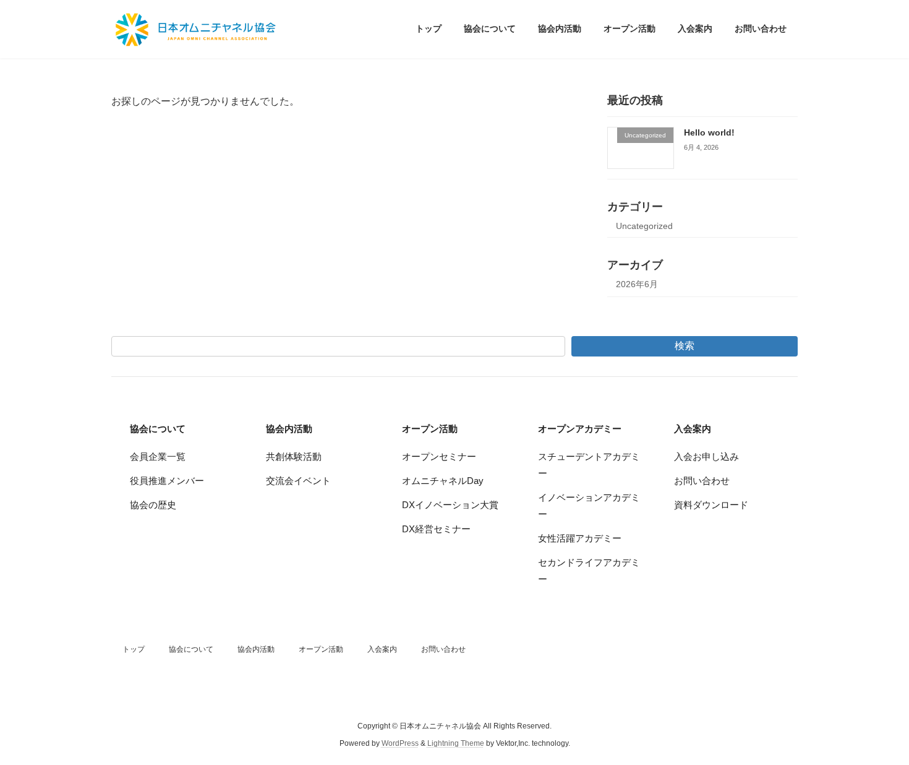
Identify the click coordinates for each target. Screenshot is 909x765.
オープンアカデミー (579, 428)
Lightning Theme (455, 744)
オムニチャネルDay (443, 480)
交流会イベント (298, 480)
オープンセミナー (439, 456)
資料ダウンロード (711, 504)
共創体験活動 (294, 456)
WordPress (400, 744)
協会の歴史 (153, 504)
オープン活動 (430, 428)
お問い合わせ (702, 480)
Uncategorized (644, 226)
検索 (684, 345)
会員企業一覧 (158, 456)
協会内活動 (289, 428)
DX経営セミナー (436, 529)
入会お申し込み (706, 456)
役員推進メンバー (167, 480)
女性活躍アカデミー (579, 538)
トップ (133, 649)
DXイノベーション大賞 (450, 504)
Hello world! (709, 132)
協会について (158, 428)
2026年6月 (637, 284)
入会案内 (692, 428)
